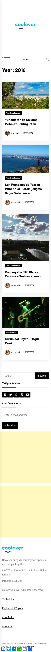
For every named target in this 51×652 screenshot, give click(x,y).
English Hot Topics (12, 608)
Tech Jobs (8, 599)
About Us (7, 626)
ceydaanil (15, 133)
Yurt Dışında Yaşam (13, 113)
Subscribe (9, 425)
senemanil (15, 202)
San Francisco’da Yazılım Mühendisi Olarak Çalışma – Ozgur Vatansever (24, 189)
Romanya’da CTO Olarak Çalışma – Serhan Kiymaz (23, 274)
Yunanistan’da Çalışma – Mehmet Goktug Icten (22, 122)
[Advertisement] (25, 457)
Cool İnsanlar (11, 332)
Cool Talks (8, 617)
